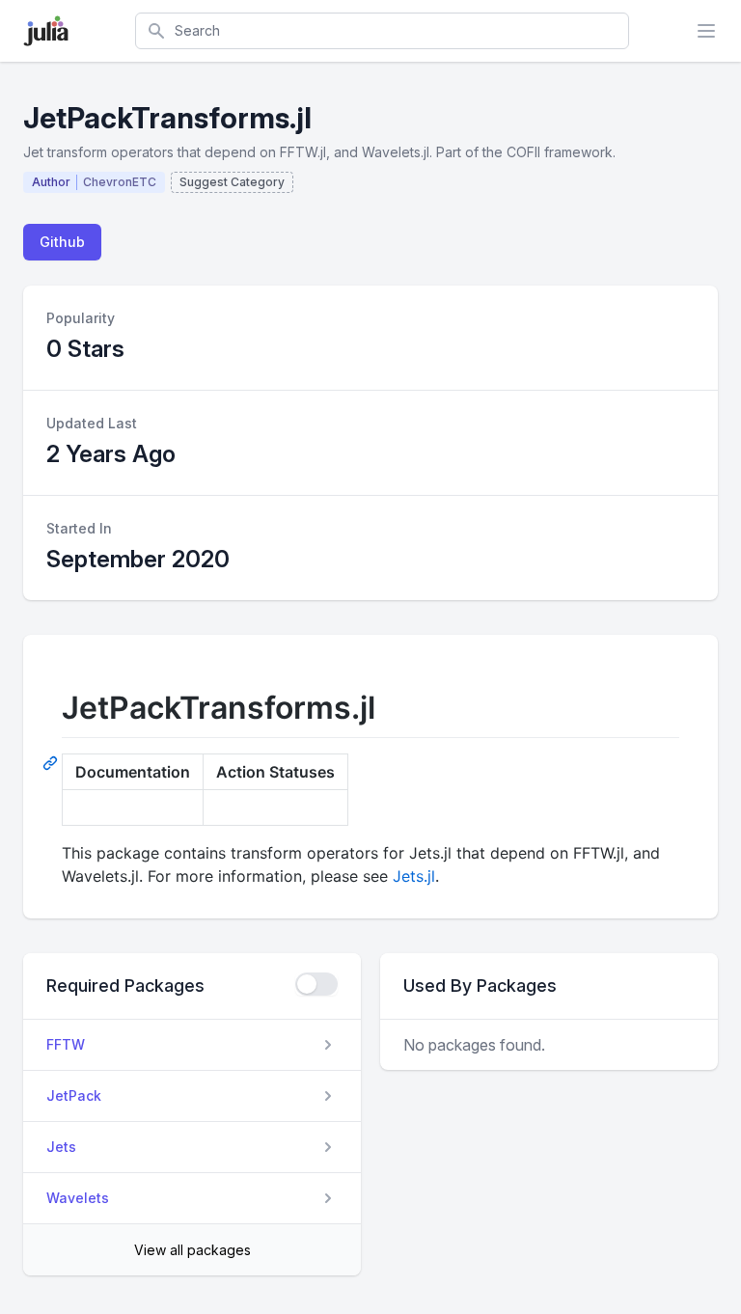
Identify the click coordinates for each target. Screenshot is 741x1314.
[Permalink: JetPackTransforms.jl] (52, 762)
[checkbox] (316, 984)
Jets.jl (414, 876)
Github (62, 241)
